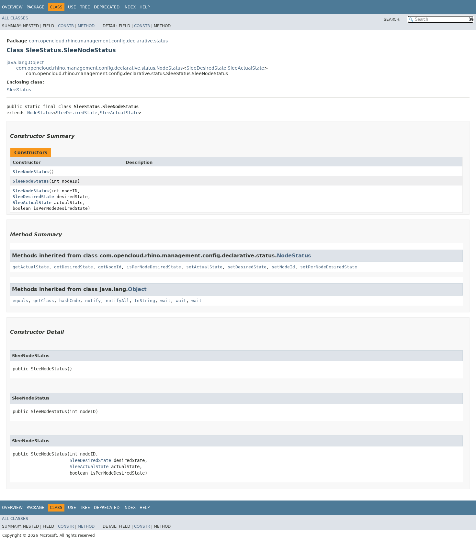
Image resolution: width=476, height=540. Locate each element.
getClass (43, 300)
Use (72, 7)
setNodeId (283, 266)
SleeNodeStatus (31, 171)
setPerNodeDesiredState (328, 266)
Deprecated (106, 7)
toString (144, 300)
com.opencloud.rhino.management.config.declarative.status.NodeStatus (99, 68)
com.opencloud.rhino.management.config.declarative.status (98, 40)
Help (145, 7)
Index (129, 7)
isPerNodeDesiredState (154, 266)
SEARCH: (392, 19)
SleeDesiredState (206, 68)
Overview (12, 7)
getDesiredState (73, 266)
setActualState (204, 266)
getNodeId (109, 266)
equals (20, 300)
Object (137, 289)
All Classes (15, 18)
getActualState (31, 266)
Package (35, 7)
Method (86, 26)
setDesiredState (247, 266)
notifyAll (117, 300)
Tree (85, 7)
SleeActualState (246, 68)
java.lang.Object (25, 62)
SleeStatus (18, 89)
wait (165, 300)
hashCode (69, 300)
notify (93, 300)
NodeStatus (40, 112)
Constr (66, 26)
